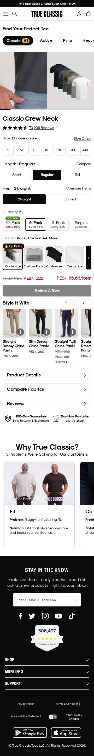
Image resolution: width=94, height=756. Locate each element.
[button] (88, 13)
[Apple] (66, 732)
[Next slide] (83, 303)
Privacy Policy (25, 703)
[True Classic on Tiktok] (71, 616)
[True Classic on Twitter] (32, 616)
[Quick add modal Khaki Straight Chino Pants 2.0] (20, 332)
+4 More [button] (50, 238)
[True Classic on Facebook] (20, 616)
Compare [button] (84, 164)
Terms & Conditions (68, 703)
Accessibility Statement (26, 716)
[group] (18, 40)
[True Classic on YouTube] (58, 616)
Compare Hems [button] (78, 188)
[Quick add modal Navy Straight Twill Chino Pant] (72, 332)
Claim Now (68, 3)
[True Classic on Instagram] (45, 616)
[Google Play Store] (30, 732)
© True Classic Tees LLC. (27, 745)
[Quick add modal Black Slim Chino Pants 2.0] (46, 332)
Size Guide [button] (82, 138)
